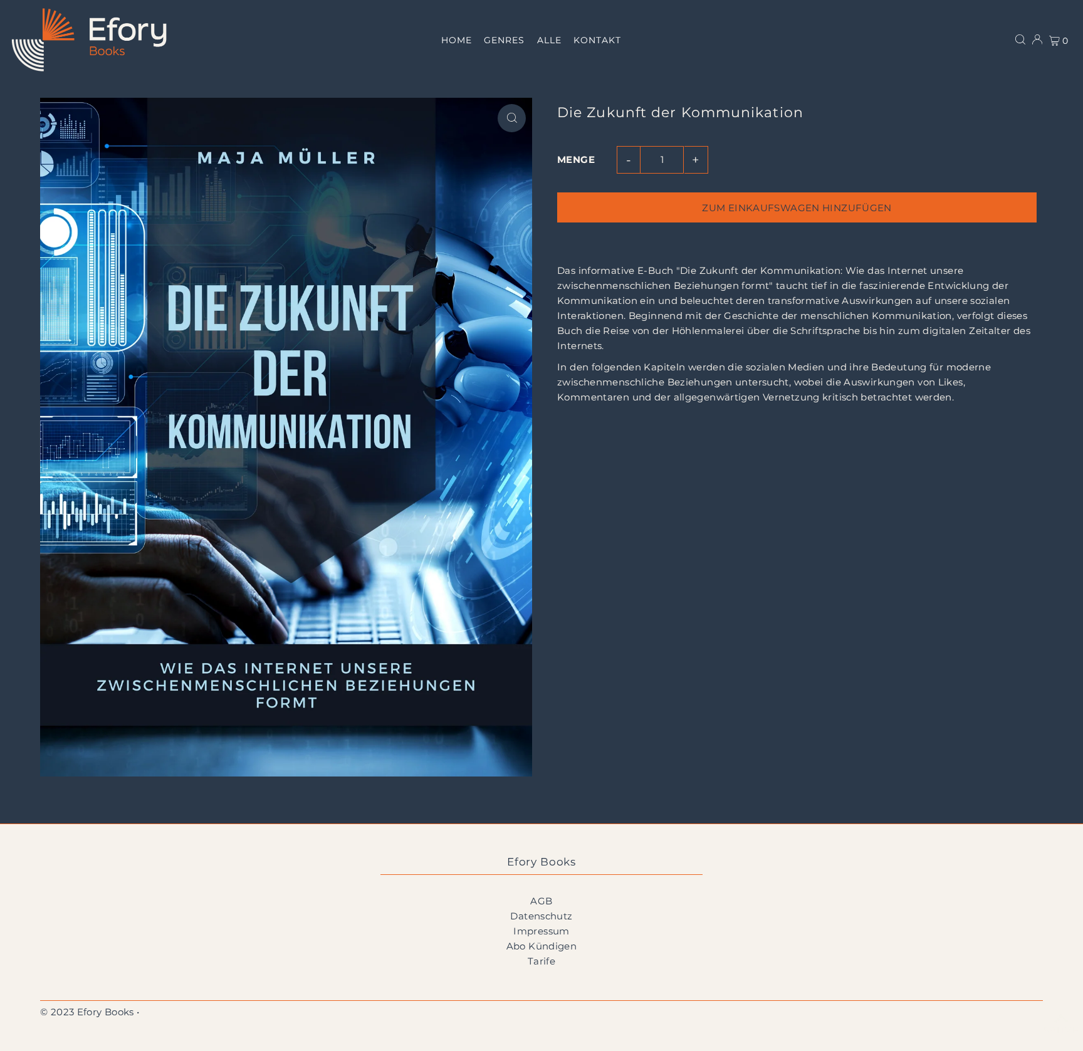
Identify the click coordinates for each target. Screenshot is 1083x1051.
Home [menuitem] (456, 40)
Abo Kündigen (541, 946)
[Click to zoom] (512, 118)
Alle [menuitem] (549, 40)
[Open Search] (1020, 39)
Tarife (541, 961)
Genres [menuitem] (504, 40)
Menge (576, 159)
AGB (541, 901)
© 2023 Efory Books (87, 1012)
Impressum (541, 931)
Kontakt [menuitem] (596, 40)
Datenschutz (541, 916)
